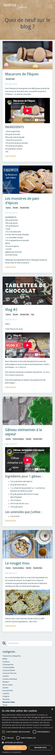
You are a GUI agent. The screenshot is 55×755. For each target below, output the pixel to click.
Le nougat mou (17, 563)
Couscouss (14, 516)
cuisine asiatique (18, 439)
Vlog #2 (11, 309)
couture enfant (9, 670)
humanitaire (8, 690)
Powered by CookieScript (11, 752)
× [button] (52, 709)
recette (15, 207)
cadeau (6, 662)
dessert (6, 682)
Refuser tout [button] (41, 747)
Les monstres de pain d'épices (22, 200)
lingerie (6, 696)
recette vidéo (10, 79)
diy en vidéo (8, 685)
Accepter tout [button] (14, 747)
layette (6, 693)
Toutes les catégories (12, 656)
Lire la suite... (11, 156)
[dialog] (27, 730)
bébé (5, 659)
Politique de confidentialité (43, 727)
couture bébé (8, 667)
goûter (5, 688)
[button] (27, 742)
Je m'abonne (20, 367)
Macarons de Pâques (21, 74)
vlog (32, 314)
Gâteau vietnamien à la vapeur (23, 432)
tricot (5, 705)
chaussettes (8, 665)
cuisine (8, 207)
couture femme (9, 673)
